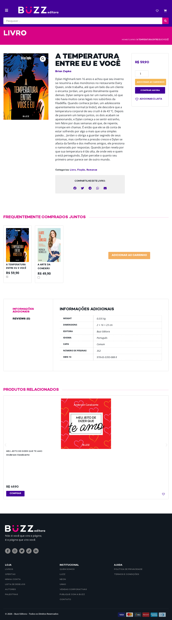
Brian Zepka (63, 71)
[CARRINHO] (165, 11)
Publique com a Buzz (72, 594)
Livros (9, 569)
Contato (65, 599)
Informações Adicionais (23, 310)
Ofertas (10, 574)
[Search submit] (165, 21)
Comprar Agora (150, 90)
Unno (63, 584)
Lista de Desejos (15, 584)
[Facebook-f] (7, 551)
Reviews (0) (21, 318)
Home (125, 40)
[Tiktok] (29, 551)
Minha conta (13, 579)
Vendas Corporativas (73, 589)
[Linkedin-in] (36, 551)
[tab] (28, 310)
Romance (92, 170)
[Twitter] (22, 551)
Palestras (11, 594)
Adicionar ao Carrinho (129, 255)
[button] (6, 10)
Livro (132, 40)
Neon (63, 579)
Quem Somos (67, 569)
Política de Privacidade (128, 569)
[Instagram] (14, 551)
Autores (10, 589)
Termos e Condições (126, 574)
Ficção (81, 170)
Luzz (62, 574)
